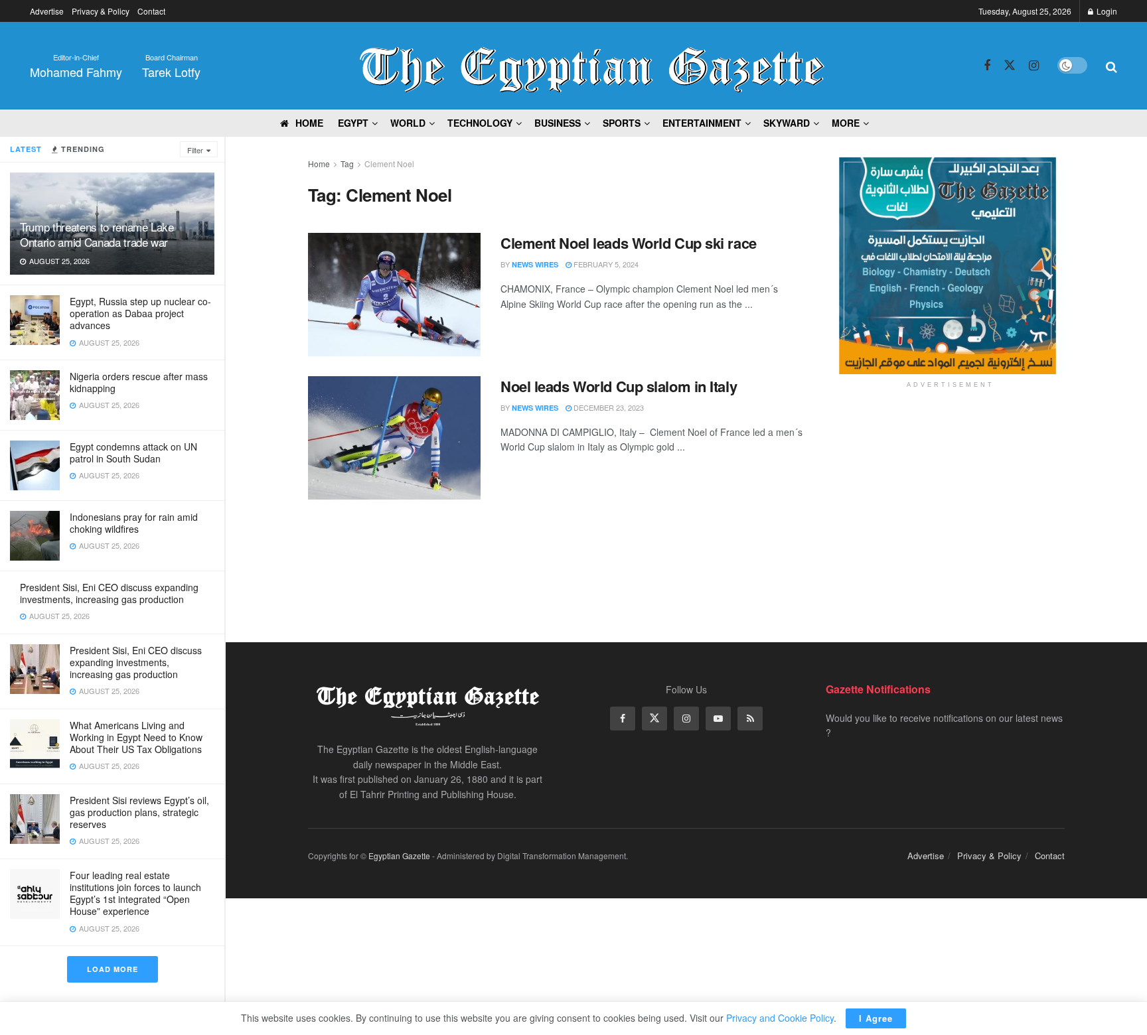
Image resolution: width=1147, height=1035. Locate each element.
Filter (195, 150)
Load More (112, 969)
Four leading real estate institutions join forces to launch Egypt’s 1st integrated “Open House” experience (135, 893)
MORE (846, 122)
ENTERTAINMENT (701, 122)
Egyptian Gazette (399, 855)
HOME (309, 122)
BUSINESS (557, 122)
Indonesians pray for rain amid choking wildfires (134, 522)
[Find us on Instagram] (1034, 65)
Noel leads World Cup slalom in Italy (618, 386)
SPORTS (622, 122)
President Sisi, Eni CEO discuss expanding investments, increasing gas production (109, 593)
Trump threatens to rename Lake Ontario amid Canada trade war (97, 234)
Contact (151, 11)
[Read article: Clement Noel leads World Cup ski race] (394, 294)
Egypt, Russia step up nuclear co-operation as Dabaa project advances (140, 313)
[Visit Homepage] (592, 66)
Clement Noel (389, 163)
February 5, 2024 (605, 264)
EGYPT (353, 122)
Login (1106, 11)
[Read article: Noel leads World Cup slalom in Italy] (394, 438)
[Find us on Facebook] (987, 65)
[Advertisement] (950, 502)
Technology (479, 122)
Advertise (47, 11)
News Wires (535, 264)
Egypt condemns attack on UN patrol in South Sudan (133, 452)
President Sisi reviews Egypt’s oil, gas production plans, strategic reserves (139, 812)
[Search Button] (1111, 65)
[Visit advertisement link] (950, 265)
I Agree (876, 1018)
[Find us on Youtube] (718, 718)
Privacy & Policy (100, 11)
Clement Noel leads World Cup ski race (628, 242)
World (407, 122)
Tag (347, 163)
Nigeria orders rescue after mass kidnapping (139, 382)
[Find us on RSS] (750, 718)
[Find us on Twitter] (1010, 65)
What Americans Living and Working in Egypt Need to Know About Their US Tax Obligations (136, 737)
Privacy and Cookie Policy (780, 1017)
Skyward (786, 122)
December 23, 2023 (608, 407)
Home (319, 163)
